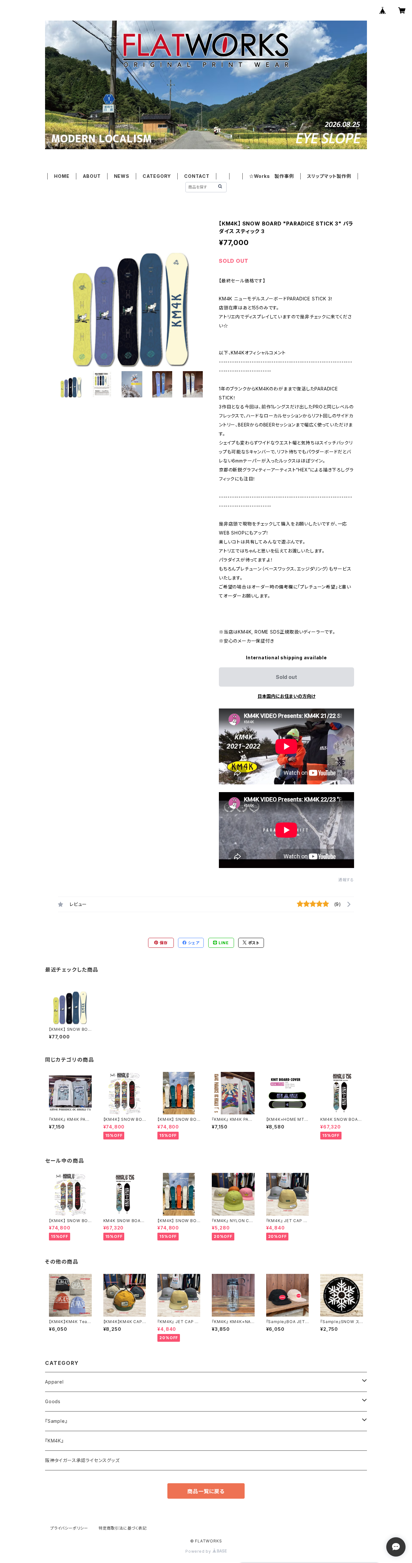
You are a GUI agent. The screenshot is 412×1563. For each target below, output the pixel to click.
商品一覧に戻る (206, 1491)
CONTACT (197, 176)
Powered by (198, 1551)
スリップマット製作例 (329, 176)
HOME (61, 176)
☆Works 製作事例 (271, 176)
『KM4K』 (54, 1440)
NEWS (121, 176)
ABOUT (92, 176)
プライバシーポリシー (69, 1528)
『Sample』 (56, 1421)
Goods (53, 1401)
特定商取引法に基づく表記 (122, 1528)
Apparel (54, 1382)
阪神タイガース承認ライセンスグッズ (82, 1460)
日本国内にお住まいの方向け (286, 696)
